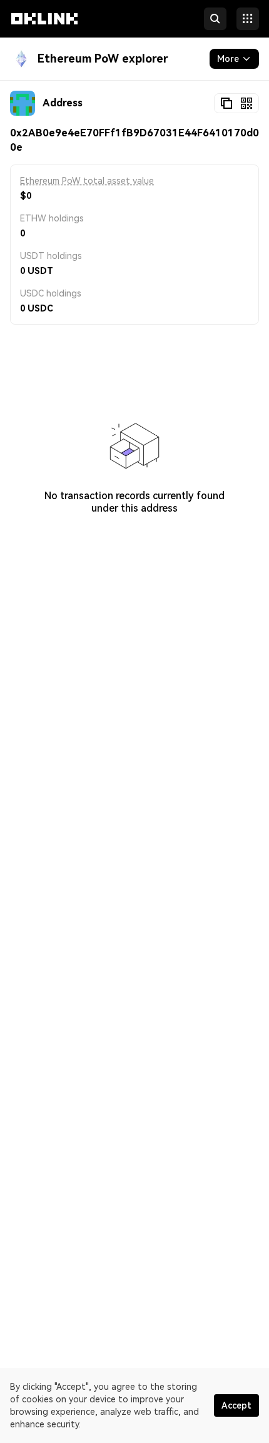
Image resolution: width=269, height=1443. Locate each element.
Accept (236, 1405)
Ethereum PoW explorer (103, 58)
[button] (44, 30)
